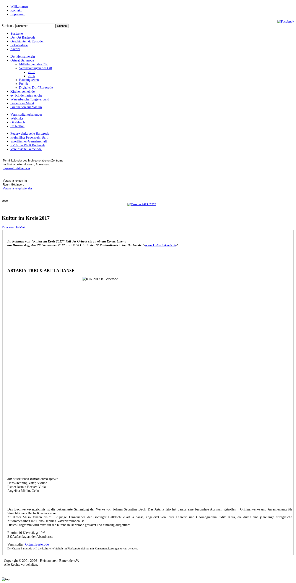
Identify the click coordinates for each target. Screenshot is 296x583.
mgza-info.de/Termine (16, 168)
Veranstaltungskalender (26, 114)
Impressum (17, 14)
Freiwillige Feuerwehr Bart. (29, 137)
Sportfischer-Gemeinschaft (28, 141)
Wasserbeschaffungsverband (29, 99)
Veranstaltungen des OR (35, 68)
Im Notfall (17, 126)
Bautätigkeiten (29, 80)
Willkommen (19, 6)
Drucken (8, 227)
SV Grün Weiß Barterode (27, 145)
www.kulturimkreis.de (160, 245)
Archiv (15, 49)
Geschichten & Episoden (27, 41)
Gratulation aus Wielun (26, 107)
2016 (31, 76)
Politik (23, 84)
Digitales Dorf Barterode (36, 87)
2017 (31, 72)
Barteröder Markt (22, 103)
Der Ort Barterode (22, 37)
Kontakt (15, 10)
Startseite (16, 33)
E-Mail (21, 227)
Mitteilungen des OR (33, 64)
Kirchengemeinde (22, 91)
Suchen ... (8, 25)
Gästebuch (17, 122)
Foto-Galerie (19, 45)
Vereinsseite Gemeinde (26, 149)
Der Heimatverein (22, 56)
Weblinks (16, 118)
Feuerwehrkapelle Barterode (29, 133)
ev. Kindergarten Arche (26, 95)
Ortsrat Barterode (22, 60)
